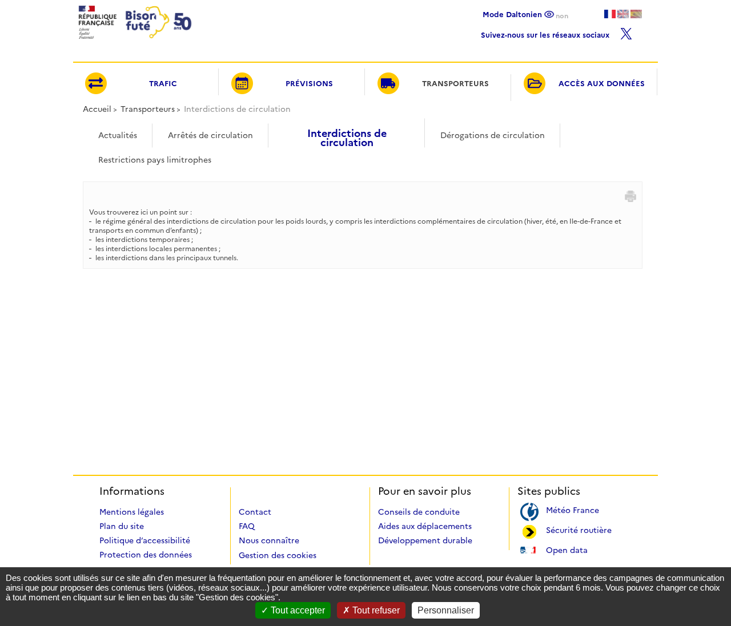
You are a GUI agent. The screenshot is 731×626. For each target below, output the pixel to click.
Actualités (117, 135)
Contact (255, 512)
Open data (567, 549)
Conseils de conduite (419, 512)
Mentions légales (131, 512)
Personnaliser (445, 610)
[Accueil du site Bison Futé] (134, 42)
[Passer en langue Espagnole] (636, 14)
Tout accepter (296, 610)
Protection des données (145, 555)
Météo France (572, 509)
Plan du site (121, 526)
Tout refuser (375, 610)
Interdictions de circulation (347, 133)
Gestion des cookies (277, 555)
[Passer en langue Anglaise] (623, 14)
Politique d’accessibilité (144, 540)
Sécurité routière (579, 529)
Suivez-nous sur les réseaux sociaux (546, 33)
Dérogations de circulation (492, 135)
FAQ (247, 526)
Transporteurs (148, 109)
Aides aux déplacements (425, 526)
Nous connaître (269, 540)
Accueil (97, 109)
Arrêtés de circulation (210, 135)
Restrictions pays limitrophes (154, 160)
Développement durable (425, 540)
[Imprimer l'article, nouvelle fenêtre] (630, 196)
